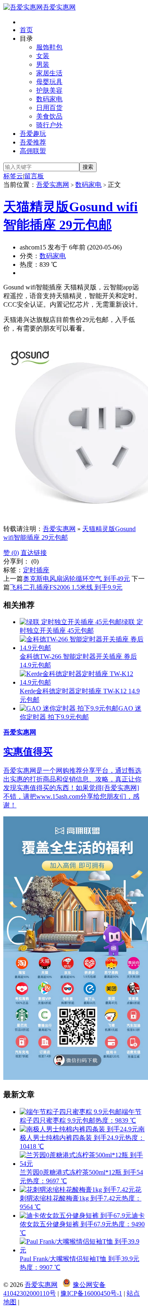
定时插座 (36, 569)
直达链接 (34, 552)
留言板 (34, 175)
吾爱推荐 (33, 142)
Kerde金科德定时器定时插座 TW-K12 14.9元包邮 (80, 695)
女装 (42, 55)
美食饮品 (49, 116)
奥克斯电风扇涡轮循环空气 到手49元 (76, 578)
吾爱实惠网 (59, 7)
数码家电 (49, 99)
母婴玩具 (49, 81)
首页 (26, 29)
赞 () (11, 552)
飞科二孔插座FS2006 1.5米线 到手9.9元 (66, 587)
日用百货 (49, 107)
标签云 (13, 175)
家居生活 (49, 73)
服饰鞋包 (49, 47)
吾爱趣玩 (33, 133)
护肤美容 (49, 90)
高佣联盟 (33, 150)
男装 (42, 64)
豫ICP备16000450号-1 (91, 1293)
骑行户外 (49, 124)
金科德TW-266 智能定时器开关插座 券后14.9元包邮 (78, 661)
